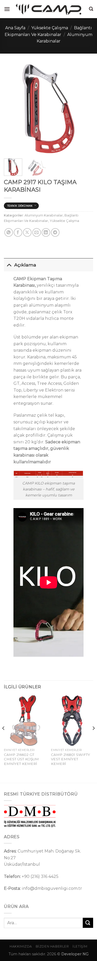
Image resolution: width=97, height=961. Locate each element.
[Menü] (7, 9)
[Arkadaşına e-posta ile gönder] (36, 232)
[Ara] (91, 9)
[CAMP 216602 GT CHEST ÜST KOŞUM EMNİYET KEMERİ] (25, 720)
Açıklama (25, 265)
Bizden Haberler (52, 946)
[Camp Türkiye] (48, 9)
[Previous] (12, 109)
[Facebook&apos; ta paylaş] (18, 232)
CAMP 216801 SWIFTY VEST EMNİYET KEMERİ (70, 759)
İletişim (79, 946)
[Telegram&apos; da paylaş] (55, 232)
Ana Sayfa (15, 27)
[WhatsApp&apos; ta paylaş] (8, 232)
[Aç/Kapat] (9, 264)
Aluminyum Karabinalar (44, 215)
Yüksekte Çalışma (49, 27)
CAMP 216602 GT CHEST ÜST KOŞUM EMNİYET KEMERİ (21, 759)
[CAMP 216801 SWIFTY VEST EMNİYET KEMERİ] (72, 720)
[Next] (84, 109)
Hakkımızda (21, 946)
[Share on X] (27, 232)
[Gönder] (88, 923)
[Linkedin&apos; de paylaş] (46, 232)
